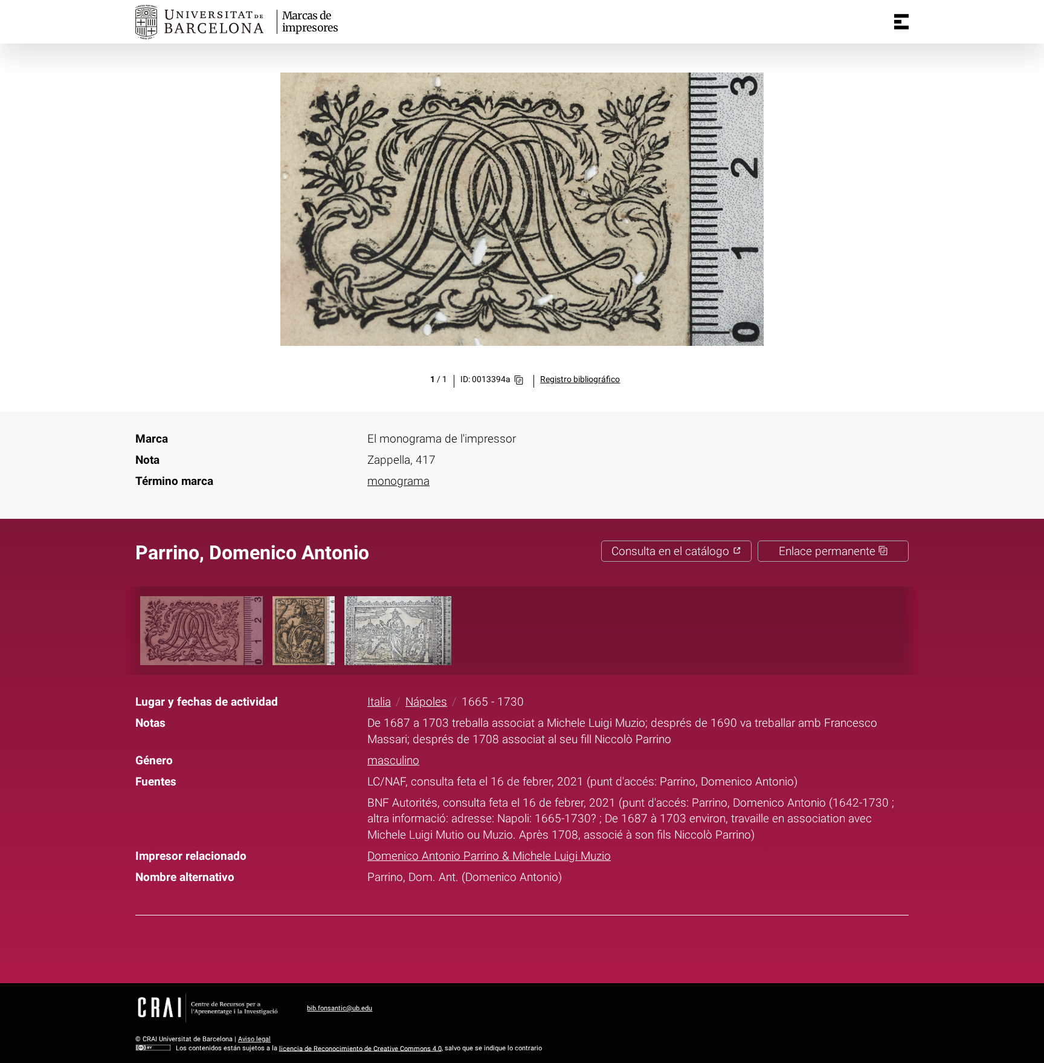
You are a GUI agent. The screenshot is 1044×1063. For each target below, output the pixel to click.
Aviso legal (254, 1039)
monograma (398, 481)
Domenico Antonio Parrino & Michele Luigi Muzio (489, 856)
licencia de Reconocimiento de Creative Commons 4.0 (360, 1048)
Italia (379, 702)
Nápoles (426, 702)
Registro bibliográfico (580, 379)
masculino (393, 760)
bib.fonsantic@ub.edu (339, 1008)
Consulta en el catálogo (671, 551)
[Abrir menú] (901, 21)
